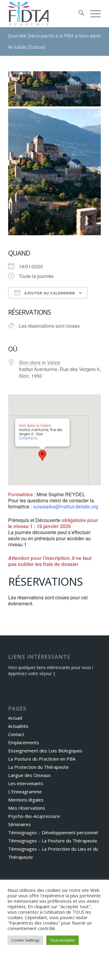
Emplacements (23, 742)
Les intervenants (25, 783)
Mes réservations (26, 808)
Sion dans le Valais (39, 362)
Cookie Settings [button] (25, 940)
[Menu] (92, 14)
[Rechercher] (78, 14)
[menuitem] (78, 14)
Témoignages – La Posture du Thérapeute (52, 841)
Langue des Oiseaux (29, 775)
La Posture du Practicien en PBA (41, 759)
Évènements (28, 438)
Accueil (15, 718)
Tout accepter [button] (62, 940)
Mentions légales (26, 800)
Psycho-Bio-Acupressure (34, 816)
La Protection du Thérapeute (38, 767)
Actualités (18, 726)
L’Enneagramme (25, 791)
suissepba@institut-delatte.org (65, 506)
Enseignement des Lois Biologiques (45, 751)
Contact (16, 734)
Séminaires (19, 824)
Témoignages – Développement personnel (53, 832)
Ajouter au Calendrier (49, 293)
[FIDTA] (45, 14)
